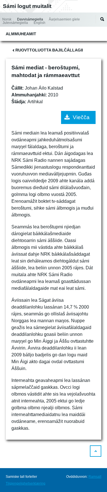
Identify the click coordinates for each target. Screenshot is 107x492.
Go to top (95, 451)
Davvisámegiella (30, 19)
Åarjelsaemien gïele (64, 19)
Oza (102, 19)
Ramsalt (94, 477)
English (39, 23)
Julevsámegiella (15, 23)
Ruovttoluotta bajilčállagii (49, 50)
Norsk (6, 19)
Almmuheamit (21, 34)
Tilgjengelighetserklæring (25, 483)
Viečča (81, 117)
